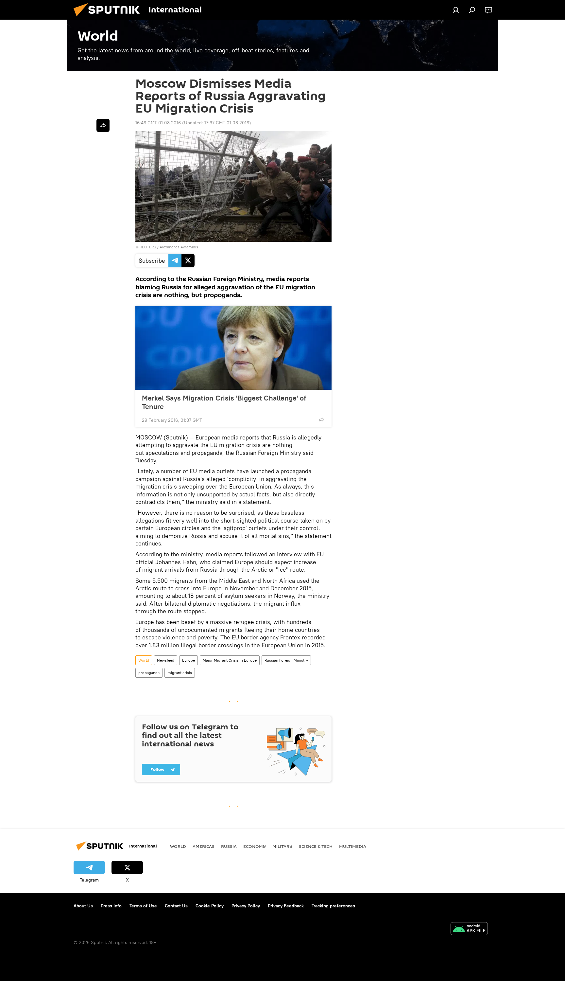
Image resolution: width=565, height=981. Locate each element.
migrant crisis (179, 672)
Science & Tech (316, 846)
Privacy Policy (245, 906)
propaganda (149, 672)
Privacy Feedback (286, 906)
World (143, 660)
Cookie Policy (210, 906)
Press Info (111, 906)
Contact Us (176, 906)
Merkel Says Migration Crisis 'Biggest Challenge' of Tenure (224, 402)
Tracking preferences (333, 906)
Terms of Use (143, 906)
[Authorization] (455, 9)
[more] (321, 419)
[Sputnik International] (109, 18)
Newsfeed (165, 660)
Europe (188, 660)
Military (282, 846)
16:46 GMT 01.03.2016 (158, 123)
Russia (229, 846)
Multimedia (352, 846)
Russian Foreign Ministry (286, 660)
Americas (203, 846)
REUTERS (148, 246)
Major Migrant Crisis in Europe (230, 660)
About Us (83, 906)
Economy (254, 846)
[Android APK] (469, 929)
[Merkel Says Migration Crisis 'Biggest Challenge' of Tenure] (233, 348)
